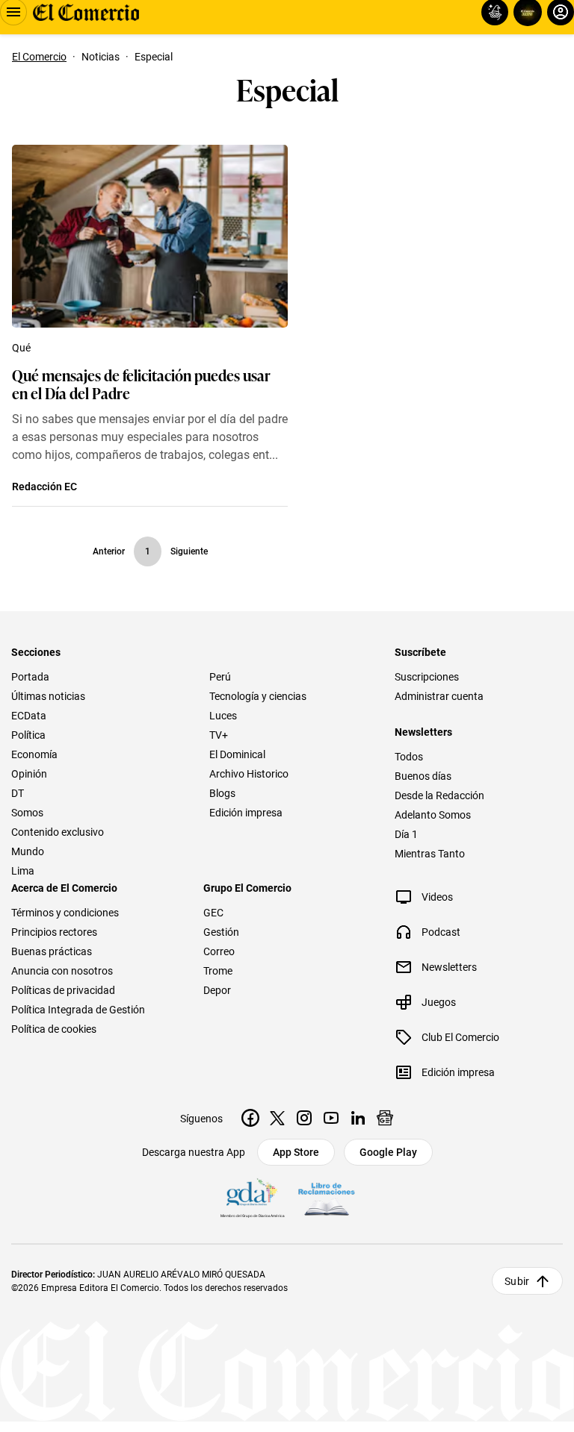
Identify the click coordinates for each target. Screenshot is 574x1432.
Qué (21, 348)
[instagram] (304, 1118)
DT (17, 793)
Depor (217, 990)
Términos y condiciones (65, 913)
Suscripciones (427, 677)
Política (28, 735)
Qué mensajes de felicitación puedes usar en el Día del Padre (141, 383)
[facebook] (250, 1118)
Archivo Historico (248, 774)
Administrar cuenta (439, 696)
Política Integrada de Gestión (78, 1010)
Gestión (221, 932)
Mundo (27, 851)
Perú (220, 677)
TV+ (218, 735)
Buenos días (423, 776)
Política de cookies (53, 1029)
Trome (217, 971)
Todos (409, 757)
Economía (34, 754)
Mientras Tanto (430, 854)
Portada (30, 677)
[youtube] (331, 1118)
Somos (27, 813)
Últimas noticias (48, 696)
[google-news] (385, 1118)
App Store (296, 1152)
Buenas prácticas (51, 951)
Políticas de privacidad (63, 990)
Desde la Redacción (439, 795)
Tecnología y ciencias (257, 696)
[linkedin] (358, 1118)
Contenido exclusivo (57, 832)
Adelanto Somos (433, 815)
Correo (219, 951)
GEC (213, 913)
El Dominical (237, 754)
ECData (28, 716)
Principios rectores (54, 932)
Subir (516, 1281)
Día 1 (406, 834)
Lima (22, 871)
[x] (277, 1118)
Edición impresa (246, 813)
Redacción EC (44, 487)
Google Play (388, 1152)
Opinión (29, 774)
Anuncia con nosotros (62, 971)
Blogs (222, 793)
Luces (223, 716)
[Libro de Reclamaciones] (326, 1199)
